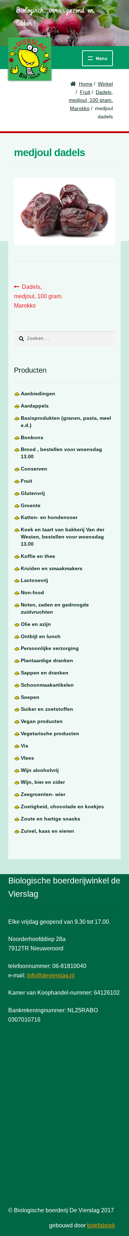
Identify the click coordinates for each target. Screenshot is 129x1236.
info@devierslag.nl (51, 975)
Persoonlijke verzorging (50, 648)
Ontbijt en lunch (41, 636)
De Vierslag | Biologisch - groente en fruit (29, 59)
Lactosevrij (34, 580)
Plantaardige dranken (47, 660)
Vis (24, 746)
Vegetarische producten (50, 733)
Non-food (32, 592)
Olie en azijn (36, 624)
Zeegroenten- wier (43, 794)
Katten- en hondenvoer (49, 517)
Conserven (34, 469)
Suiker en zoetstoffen (47, 709)
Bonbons (32, 437)
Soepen (30, 697)
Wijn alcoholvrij (40, 770)
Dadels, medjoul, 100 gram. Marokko (91, 100)
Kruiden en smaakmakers (51, 568)
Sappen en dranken (44, 673)
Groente (30, 505)
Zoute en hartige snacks (50, 819)
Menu (102, 58)
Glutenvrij (33, 493)
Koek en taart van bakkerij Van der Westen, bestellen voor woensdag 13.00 (62, 537)
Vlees (27, 758)
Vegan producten (42, 721)
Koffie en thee (38, 556)
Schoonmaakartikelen (47, 685)
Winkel (105, 84)
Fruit (85, 92)
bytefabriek (101, 1225)
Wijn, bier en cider (43, 782)
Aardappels (35, 406)
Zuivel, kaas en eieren (47, 831)
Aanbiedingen (38, 393)
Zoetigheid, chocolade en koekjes (62, 806)
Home (85, 84)
